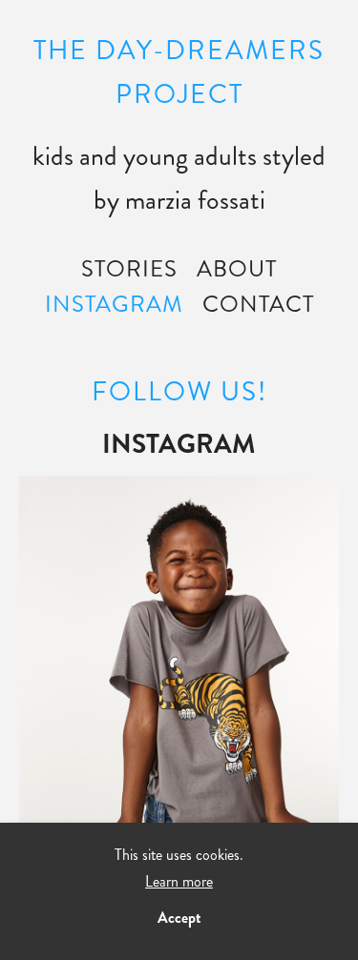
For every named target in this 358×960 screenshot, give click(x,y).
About (237, 269)
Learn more (179, 881)
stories (129, 269)
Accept (179, 918)
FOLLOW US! (179, 392)
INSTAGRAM (114, 304)
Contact (258, 304)
